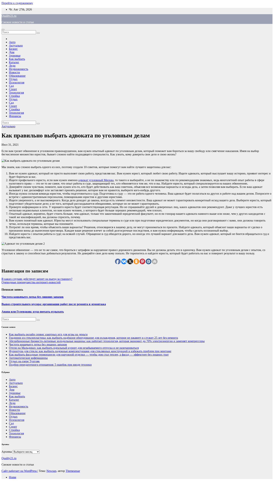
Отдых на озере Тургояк (24, 361)
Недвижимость (18, 69)
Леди (12, 65)
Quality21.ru (8, 15)
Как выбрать (17, 59)
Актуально (16, 45)
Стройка (14, 95)
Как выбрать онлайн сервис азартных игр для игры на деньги (48, 334)
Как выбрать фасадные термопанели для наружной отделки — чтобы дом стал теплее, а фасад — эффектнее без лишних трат (89, 354)
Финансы (15, 116)
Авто (12, 42)
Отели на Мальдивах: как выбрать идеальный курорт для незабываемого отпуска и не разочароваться (74, 347)
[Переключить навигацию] (2, 29)
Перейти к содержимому (17, 3)
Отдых (13, 79)
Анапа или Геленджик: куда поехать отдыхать (32, 311)
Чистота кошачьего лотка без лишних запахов (32, 296)
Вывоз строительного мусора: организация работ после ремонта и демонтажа (53, 304)
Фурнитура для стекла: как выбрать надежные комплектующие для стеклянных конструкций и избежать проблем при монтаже (90, 351)
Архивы (6, 451)
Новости (14, 72)
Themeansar (73, 470)
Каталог (14, 62)
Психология (16, 82)
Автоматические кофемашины (28, 357)
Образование (17, 75)
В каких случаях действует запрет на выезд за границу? (36, 278)
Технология (16, 92)
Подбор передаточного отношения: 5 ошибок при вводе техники (50, 364)
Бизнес (13, 48)
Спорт (13, 89)
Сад (11, 85)
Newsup (51, 470)
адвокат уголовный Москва (96, 180)
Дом (11, 52)
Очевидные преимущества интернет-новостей (31, 282)
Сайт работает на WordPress (19, 470)
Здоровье (15, 55)
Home (12, 477)
